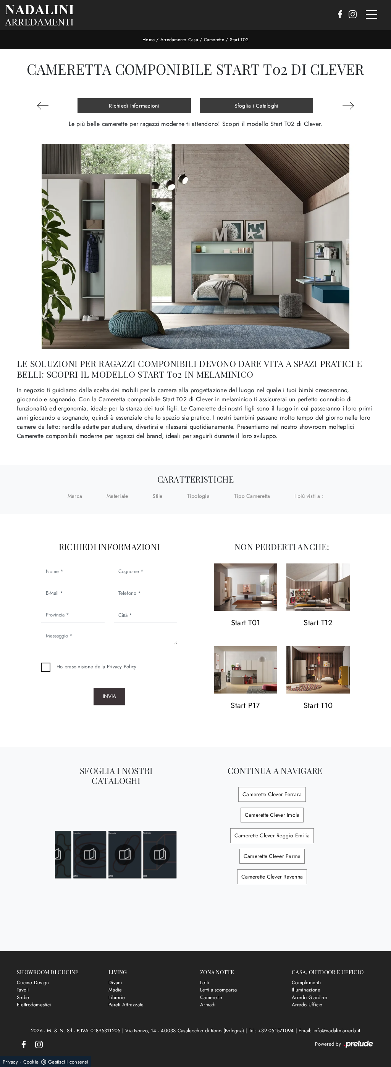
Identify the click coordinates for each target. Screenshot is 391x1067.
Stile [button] (157, 496)
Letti (204, 982)
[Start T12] (318, 587)
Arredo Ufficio (307, 1004)
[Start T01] (245, 587)
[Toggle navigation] (371, 14)
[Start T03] (43, 105)
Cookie (31, 1061)
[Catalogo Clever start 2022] (72, 854)
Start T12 (318, 623)
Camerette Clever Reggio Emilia (272, 835)
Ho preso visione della (96, 666)
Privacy (10, 1061)
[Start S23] (348, 105)
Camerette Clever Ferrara (272, 794)
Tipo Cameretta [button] (252, 496)
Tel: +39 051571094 (272, 1030)
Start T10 (318, 706)
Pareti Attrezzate (126, 1004)
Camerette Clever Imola (272, 815)
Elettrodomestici (34, 1004)
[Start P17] (245, 670)
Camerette (214, 39)
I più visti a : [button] (308, 496)
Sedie (23, 997)
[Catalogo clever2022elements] (142, 854)
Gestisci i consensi (68, 1061)
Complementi (306, 982)
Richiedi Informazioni (134, 105)
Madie (115, 989)
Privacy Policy (122, 666)
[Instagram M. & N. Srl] (350, 14)
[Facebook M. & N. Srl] (337, 14)
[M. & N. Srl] (39, 15)
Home (148, 39)
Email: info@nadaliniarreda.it (329, 1030)
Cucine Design (33, 982)
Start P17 (245, 706)
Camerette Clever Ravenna (272, 876)
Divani (115, 982)
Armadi (208, 1004)
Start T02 (239, 39)
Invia (109, 696)
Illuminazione (306, 989)
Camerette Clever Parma (272, 856)
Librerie (116, 997)
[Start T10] (318, 670)
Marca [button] (75, 496)
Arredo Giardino (309, 997)
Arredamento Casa (179, 39)
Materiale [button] (117, 496)
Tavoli (23, 989)
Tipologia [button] (198, 496)
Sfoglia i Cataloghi (256, 105)
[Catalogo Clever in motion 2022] (107, 854)
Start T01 (245, 623)
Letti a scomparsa (218, 989)
